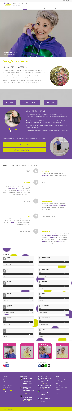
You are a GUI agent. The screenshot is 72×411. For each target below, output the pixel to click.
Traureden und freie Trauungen (61, 382)
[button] (39, 365)
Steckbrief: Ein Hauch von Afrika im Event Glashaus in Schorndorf (45, 400)
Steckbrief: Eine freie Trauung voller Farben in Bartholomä (45, 392)
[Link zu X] (66, 1)
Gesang (57, 383)
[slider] (31, 262)
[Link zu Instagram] (65, 1)
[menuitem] (4, 8)
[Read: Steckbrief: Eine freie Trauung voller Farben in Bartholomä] (39, 391)
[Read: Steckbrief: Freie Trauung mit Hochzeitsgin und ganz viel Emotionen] (39, 379)
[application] (18, 262)
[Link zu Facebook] (63, 1)
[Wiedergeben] (4, 261)
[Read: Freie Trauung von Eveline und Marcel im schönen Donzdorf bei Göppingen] (21, 396)
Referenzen (58, 385)
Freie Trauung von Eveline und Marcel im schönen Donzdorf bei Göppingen (28, 397)
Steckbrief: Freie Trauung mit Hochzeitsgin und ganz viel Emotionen (45, 380)
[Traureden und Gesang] (15, 4)
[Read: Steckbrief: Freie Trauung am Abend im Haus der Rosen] (39, 386)
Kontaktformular (45, 175)
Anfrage (57, 393)
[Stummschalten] (29, 261)
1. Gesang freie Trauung (7, 264)
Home (57, 378)
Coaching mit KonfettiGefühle (61, 380)
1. (43, 264)
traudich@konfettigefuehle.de (8, 387)
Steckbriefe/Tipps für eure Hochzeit (62, 391)
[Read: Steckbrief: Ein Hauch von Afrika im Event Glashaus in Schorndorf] (39, 399)
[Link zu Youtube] (68, 1)
